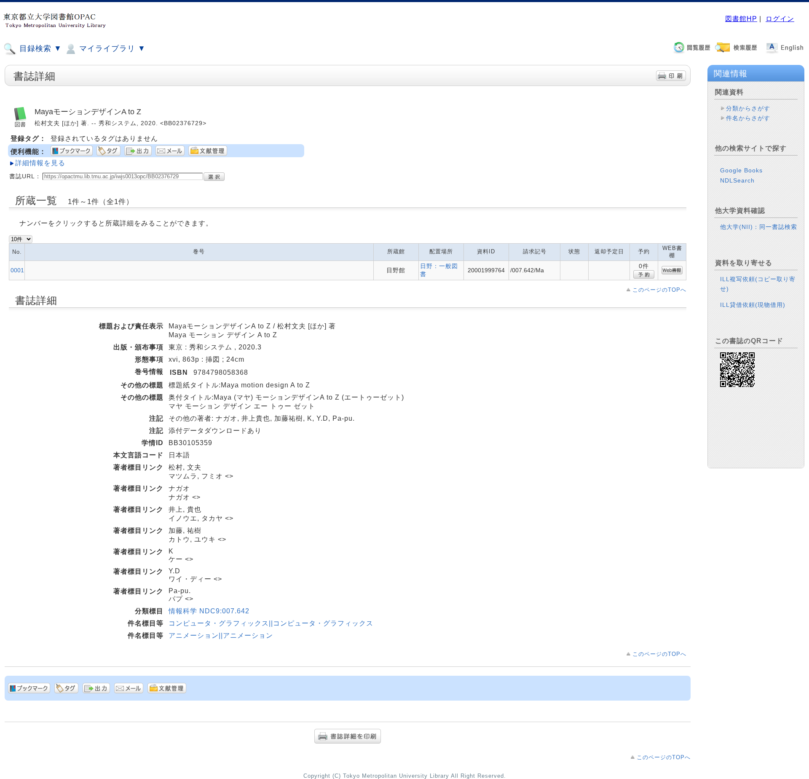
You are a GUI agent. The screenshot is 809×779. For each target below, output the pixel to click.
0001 (17, 270)
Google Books (741, 170)
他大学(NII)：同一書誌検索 (758, 226)
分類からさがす (748, 108)
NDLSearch (737, 180)
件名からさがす (748, 118)
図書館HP (741, 18)
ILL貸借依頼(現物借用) (752, 304)
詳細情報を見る (40, 163)
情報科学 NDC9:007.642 (209, 611)
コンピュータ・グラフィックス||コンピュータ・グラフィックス (271, 623)
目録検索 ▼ (39, 48)
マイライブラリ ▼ (111, 48)
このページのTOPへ (659, 290)
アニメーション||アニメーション (221, 635)
